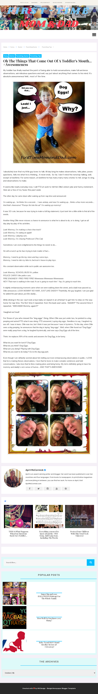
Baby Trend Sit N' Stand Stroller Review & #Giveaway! (49, 644)
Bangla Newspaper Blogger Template (61, 688)
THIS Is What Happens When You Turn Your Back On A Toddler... (18, 533)
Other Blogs (70, 2)
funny (6, 56)
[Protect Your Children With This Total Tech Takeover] (79, 516)
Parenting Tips (35, 56)
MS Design (41, 688)
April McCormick (35, 470)
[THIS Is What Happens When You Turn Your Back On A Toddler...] (18, 516)
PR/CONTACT (45, 2)
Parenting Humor (22, 56)
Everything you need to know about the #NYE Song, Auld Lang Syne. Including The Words (49, 534)
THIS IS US (24, 2)
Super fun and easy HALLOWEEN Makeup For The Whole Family (49, 596)
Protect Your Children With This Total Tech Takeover (79, 533)
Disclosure (57, 2)
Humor (12, 56)
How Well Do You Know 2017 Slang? (49, 619)
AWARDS (35, 2)
